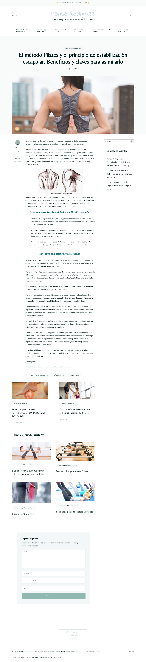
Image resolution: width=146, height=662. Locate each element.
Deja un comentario (18, 160)
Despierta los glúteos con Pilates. (72, 471)
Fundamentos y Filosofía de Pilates (103, 30)
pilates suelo (74, 375)
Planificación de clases (61, 30)
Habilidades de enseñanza (22, 30)
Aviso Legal (57, 657)
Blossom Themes (80, 651)
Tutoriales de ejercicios (123, 30)
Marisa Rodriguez (73, 14)
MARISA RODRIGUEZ (19, 657)
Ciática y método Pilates (24, 514)
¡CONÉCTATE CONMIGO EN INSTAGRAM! (74, 635)
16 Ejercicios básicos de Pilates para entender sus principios (119, 162)
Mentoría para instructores (78, 30)
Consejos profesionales (67, 403)
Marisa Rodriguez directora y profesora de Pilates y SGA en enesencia (48, 367)
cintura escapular (57, 149)
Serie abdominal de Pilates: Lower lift (74, 511)
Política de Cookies (32, 657)
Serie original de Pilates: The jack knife (118, 185)
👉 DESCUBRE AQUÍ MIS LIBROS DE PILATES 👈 (73, 3)
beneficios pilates (42, 375)
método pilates (59, 375)
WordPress (97, 651)
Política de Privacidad (46, 657)
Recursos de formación (41, 30)
